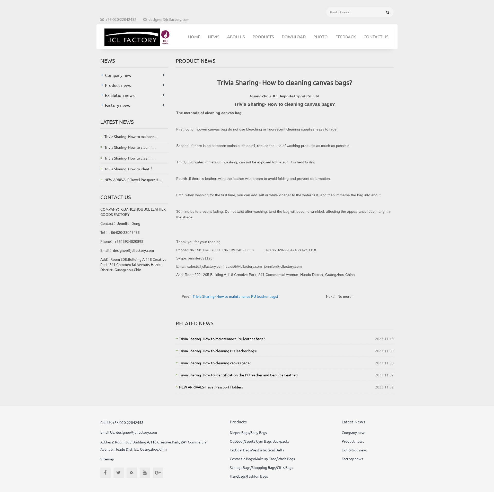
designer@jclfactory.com (168, 19)
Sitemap (107, 459)
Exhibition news (120, 95)
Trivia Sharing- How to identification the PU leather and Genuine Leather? (238, 375)
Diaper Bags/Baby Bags (248, 432)
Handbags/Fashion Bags (249, 476)
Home (194, 36)
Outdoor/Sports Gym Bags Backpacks (259, 441)
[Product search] (387, 12)
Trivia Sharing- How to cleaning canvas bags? (215, 362)
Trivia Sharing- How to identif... (129, 168)
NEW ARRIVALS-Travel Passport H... (132, 179)
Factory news (117, 105)
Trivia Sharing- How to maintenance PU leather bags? (235, 296)
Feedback (346, 36)
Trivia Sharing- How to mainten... (130, 136)
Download (294, 36)
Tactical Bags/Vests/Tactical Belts (257, 450)
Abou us (236, 36)
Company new (118, 75)
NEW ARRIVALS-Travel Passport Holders (211, 387)
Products (263, 36)
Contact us (376, 36)
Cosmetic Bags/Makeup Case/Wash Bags (262, 458)
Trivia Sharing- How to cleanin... (130, 147)
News (213, 36)
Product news (118, 85)
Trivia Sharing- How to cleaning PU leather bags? (218, 350)
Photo (320, 36)
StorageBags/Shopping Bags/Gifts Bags (261, 467)
